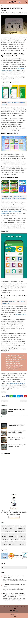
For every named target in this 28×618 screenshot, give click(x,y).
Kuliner (14, 533)
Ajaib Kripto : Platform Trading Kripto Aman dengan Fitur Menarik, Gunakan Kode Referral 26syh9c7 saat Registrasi (14, 595)
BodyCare (22, 544)
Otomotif (5, 541)
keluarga (13, 528)
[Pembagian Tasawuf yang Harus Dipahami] (4, 412)
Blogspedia (21, 528)
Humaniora (5, 533)
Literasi (5, 539)
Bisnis (23, 526)
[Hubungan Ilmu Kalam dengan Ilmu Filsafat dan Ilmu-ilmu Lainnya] (4, 426)
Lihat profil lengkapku (14, 517)
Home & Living (19, 531)
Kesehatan (12, 536)
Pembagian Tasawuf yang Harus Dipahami (16, 410)
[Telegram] (14, 396)
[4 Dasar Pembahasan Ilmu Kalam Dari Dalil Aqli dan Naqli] (4, 440)
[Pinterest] (25, 396)
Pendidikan (6, 526)
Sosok (22, 541)
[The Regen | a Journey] (14, 1)
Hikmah (4, 391)
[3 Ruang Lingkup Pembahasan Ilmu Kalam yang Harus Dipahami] (4, 433)
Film (23, 539)
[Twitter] (11, 396)
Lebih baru (4, 401)
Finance (5, 528)
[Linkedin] (21, 396)
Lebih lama (23, 401)
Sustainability (12, 544)
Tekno (22, 533)
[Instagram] (17, 611)
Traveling (7, 531)
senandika (14, 539)
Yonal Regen (14, 508)
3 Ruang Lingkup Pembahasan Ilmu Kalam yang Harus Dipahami (17, 431)
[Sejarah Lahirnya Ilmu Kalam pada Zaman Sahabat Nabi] (4, 447)
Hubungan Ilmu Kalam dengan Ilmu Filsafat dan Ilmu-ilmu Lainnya (17, 424)
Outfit (4, 544)
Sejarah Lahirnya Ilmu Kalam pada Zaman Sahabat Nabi (16, 445)
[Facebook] (7, 396)
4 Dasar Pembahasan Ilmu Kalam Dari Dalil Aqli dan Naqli (16, 438)
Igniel (16, 616)
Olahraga (14, 541)
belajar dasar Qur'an (21, 314)
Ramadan (22, 536)
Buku (4, 536)
